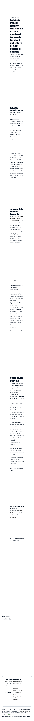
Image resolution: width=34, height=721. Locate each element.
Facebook (20, 510)
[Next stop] (17, 521)
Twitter (12, 513)
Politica (19, 681)
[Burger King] (17, 529)
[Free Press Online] (26, 2)
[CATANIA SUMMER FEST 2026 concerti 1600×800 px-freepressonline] (17, 181)
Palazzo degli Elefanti (15, 692)
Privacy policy (21, 711)
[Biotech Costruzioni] (17, 143)
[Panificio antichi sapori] (17, 190)
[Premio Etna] (17, 200)
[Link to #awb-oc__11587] (5, 3)
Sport (19, 684)
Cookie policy (28, 711)
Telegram (13, 517)
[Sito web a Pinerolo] (11, 714)
